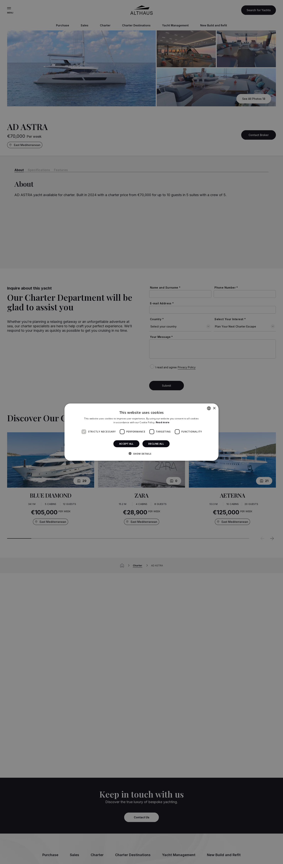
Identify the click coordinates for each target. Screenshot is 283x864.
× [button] (214, 408)
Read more (163, 422)
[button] (141, 453)
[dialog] (141, 432)
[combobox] (209, 408)
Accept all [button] (126, 443)
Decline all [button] (156, 443)
